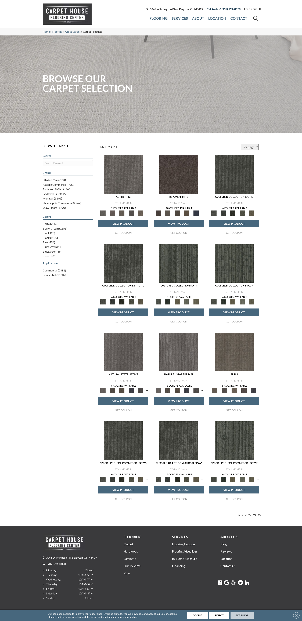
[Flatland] (196, 212)
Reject (219, 615)
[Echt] (112, 212)
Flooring (57, 31)
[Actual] (123, 174)
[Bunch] (168, 301)
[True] (253, 390)
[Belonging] (123, 351)
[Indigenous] (122, 390)
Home (46, 31)
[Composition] (242, 212)
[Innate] (131, 390)
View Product (123, 223)
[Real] (140, 212)
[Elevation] (177, 212)
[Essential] (112, 390)
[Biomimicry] (234, 174)
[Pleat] (186, 301)
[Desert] (168, 212)
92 (259, 514)
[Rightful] (244, 390)
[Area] (178, 174)
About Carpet (73, 31)
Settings (242, 615)
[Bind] (178, 263)
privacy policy (73, 617)
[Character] (223, 212)
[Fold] (177, 301)
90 (249, 514)
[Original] (140, 390)
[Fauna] (186, 212)
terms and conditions (102, 617)
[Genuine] (122, 212)
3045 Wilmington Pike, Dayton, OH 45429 (176, 9)
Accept (198, 615)
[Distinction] (251, 212)
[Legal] (131, 212)
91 (254, 514)
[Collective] (233, 212)
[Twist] (196, 301)
